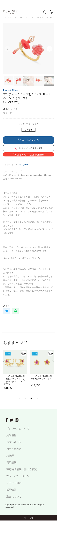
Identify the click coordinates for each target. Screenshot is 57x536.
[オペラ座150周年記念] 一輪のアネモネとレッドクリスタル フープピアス (15, 380)
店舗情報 (11, 435)
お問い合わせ (14, 442)
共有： (6, 306)
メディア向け (14, 483)
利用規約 (11, 462)
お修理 (10, 455)
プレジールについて (17, 428)
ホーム (6, 17)
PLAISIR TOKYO (10, 12)
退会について (14, 496)
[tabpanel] (15, 373)
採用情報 (11, 489)
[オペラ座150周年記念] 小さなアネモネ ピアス (42, 379)
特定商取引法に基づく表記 (21, 469)
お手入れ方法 (14, 449)
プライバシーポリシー (19, 476)
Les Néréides (10, 90)
